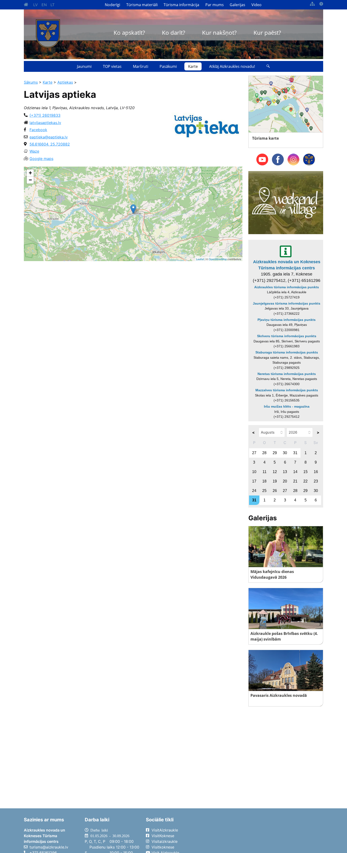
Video (256, 4)
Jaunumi (84, 66)
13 (285, 472)
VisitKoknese (163, 835)
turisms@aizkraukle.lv (49, 847)
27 (254, 453)
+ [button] (30, 173)
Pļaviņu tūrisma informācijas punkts (287, 320)
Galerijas (237, 4)
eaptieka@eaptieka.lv (49, 137)
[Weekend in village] (285, 202)
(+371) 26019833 (45, 115)
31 (295, 453)
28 (264, 453)
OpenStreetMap (218, 259)
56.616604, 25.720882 (50, 144)
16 (316, 472)
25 (264, 491)
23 (316, 481)
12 (275, 472)
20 (285, 481)
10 (254, 472)
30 (285, 453)
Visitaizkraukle (165, 841)
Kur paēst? (267, 32)
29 (275, 453)
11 (264, 472)
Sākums (31, 82)
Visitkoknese (163, 847)
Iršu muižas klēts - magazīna (286, 406)
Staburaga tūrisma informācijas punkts (286, 352)
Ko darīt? (173, 32)
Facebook (38, 129)
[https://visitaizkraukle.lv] (48, 34)
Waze (34, 151)
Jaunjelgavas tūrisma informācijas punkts (286, 303)
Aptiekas (65, 82)
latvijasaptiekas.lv (45, 122)
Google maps (41, 158)
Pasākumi (168, 66)
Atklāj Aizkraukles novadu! (232, 66)
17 (254, 481)
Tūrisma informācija (181, 4)
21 (295, 481)
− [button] (30, 180)
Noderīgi (112, 4)
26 (275, 491)
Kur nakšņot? (219, 32)
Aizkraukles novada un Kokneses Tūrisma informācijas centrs (286, 264)
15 (305, 472)
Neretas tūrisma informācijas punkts (287, 374)
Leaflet (200, 259)
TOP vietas (112, 66)
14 (295, 472)
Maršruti (140, 66)
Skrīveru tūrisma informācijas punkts (286, 336)
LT (53, 4)
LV (35, 4)
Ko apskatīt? (129, 32)
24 (254, 491)
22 (305, 481)
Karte (193, 66)
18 (264, 481)
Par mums (214, 4)
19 (275, 481)
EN (44, 4)
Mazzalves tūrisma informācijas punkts (286, 390)
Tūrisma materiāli (142, 4)
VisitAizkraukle (165, 830)
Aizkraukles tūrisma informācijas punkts (286, 287)
